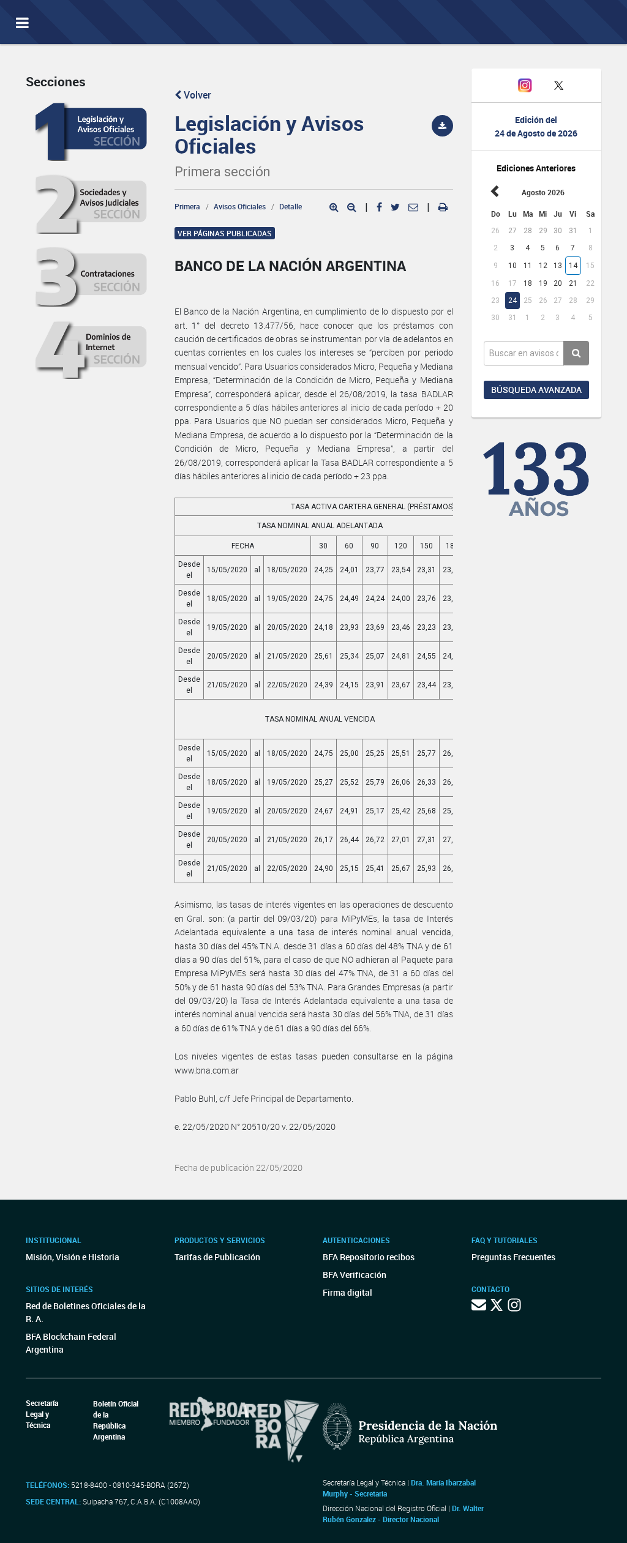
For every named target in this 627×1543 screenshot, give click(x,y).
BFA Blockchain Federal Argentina (71, 1343)
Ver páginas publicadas (225, 233)
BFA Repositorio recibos (369, 1257)
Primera (187, 206)
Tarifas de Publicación (217, 1257)
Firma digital (347, 1292)
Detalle (290, 206)
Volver (196, 95)
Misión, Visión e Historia (72, 1257)
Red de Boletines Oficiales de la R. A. (86, 1312)
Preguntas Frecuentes (513, 1257)
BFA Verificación (354, 1274)
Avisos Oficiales (240, 206)
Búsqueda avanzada (536, 389)
